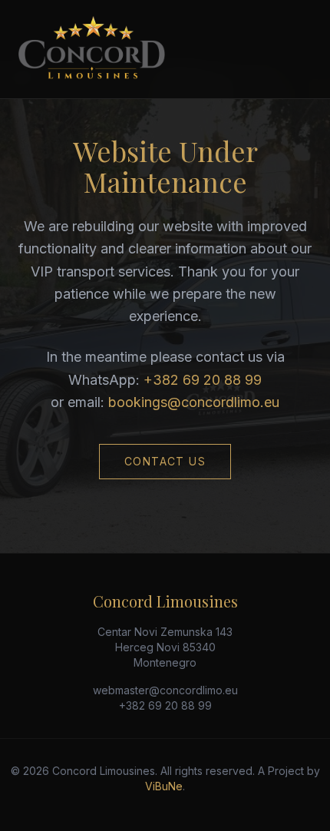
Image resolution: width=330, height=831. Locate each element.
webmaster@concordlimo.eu (165, 690)
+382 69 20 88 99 (203, 380)
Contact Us (165, 461)
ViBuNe (164, 786)
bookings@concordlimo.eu (193, 402)
